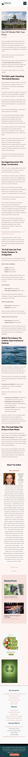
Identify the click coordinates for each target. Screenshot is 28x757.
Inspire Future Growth (14, 695)
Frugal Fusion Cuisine (14, 712)
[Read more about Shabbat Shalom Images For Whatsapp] (14, 608)
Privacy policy (17, 752)
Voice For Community (14, 699)
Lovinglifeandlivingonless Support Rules (14, 693)
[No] (26, 751)
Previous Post (14, 567)
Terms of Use (14, 701)
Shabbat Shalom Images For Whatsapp (12, 616)
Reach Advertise (14, 697)
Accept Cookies (14, 754)
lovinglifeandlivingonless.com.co (14, 726)
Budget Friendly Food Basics (14, 718)
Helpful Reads (14, 714)
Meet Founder (14, 703)
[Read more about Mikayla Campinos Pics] (14, 589)
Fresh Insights (14, 710)
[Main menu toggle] (25, 3)
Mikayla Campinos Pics (10, 597)
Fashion (4, 37)
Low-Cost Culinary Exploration (14, 720)
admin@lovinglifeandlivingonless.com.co (14, 736)
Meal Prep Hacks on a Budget (14, 716)
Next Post (14, 571)
